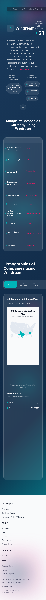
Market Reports (8, 574)
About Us (6, 528)
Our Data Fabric (8, 513)
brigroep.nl (30, 245)
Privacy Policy (7, 544)
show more (24, 69)
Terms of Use (7, 540)
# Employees (23, 284)
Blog (3, 532)
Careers (5, 536)
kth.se (28, 149)
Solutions (5, 509)
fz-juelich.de (30, 171)
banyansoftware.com (33, 233)
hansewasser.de (31, 183)
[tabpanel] (23, 387)
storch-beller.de (31, 195)
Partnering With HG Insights (13, 517)
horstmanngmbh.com (33, 213)
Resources (6, 570)
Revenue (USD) (36, 284)
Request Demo (8, 566)
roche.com (29, 160)
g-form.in (29, 204)
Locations (10, 284)
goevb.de (29, 223)
